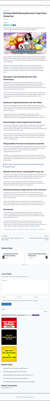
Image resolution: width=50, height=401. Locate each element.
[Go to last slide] (3, 257)
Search (3, 309)
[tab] (22, 264)
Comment (5, 280)
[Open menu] (47, 3)
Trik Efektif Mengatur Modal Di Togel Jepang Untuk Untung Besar (19, 381)
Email (20, 297)
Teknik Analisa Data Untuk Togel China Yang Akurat (15, 378)
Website (36, 297)
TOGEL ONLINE (6, 10)
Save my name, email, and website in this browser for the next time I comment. (20, 300)
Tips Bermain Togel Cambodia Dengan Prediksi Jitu (15, 368)
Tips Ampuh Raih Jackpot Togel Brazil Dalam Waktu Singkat (12, 237)
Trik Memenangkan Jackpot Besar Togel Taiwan (14, 371)
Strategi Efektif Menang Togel (10, 229)
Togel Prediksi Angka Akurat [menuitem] (19, 68)
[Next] (47, 257)
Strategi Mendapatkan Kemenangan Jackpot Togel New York (18, 375)
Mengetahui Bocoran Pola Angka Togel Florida (39, 237)
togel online (37, 224)
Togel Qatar (41, 229)
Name (4, 297)
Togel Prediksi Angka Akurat (31, 229)
